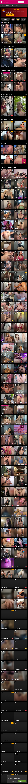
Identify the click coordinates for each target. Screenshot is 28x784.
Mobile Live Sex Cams (7, 94)
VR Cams (3, 143)
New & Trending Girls (7, 119)
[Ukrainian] (18, 19)
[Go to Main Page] (8, 2)
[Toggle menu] (1, 2)
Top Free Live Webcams (8, 46)
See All (25, 22)
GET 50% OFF (10, 14)
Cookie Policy (17, 778)
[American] (13, 19)
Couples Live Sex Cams (8, 70)
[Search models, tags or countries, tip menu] (26, 5)
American (6, 22)
